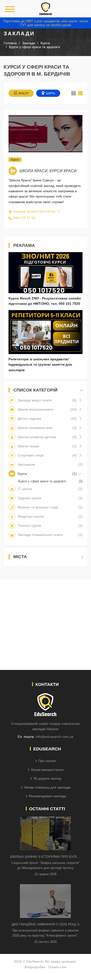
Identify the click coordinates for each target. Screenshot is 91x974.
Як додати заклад (47, 778)
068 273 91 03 (24, 218)
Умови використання (47, 770)
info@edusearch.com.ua (54, 737)
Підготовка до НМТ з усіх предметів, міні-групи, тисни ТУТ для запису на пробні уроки (45, 23)
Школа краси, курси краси (48, 171)
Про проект (47, 761)
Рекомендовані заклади (47, 796)
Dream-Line (57, 967)
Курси (15, 159)
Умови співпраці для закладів (47, 787)
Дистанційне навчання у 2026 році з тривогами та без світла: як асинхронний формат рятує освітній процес (45, 924)
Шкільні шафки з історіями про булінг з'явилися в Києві (45, 857)
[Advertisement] (45, 624)
